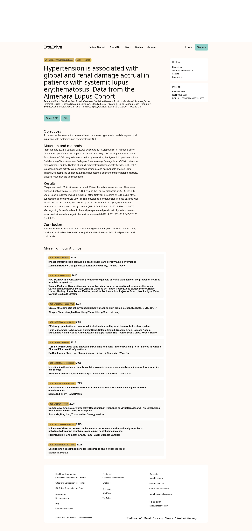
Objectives (177, 67)
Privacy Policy (85, 517)
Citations (107, 483)
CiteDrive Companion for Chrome (70, 477)
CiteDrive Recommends (113, 477)
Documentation (62, 498)
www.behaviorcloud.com (160, 494)
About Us (115, 47)
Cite (66, 118)
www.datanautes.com (159, 488)
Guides (139, 47)
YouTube (107, 498)
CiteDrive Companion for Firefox (70, 483)
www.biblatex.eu (156, 483)
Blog (127, 47)
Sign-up (201, 47)
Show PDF (52, 118)
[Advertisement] (126, 21)
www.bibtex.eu (156, 478)
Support (151, 47)
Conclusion (177, 77)
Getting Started (97, 47)
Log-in (188, 47)
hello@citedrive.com (158, 506)
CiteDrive (107, 493)
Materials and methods (182, 70)
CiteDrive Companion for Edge (69, 488)
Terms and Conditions (65, 517)
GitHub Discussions (64, 508)
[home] (53, 48)
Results (175, 74)
